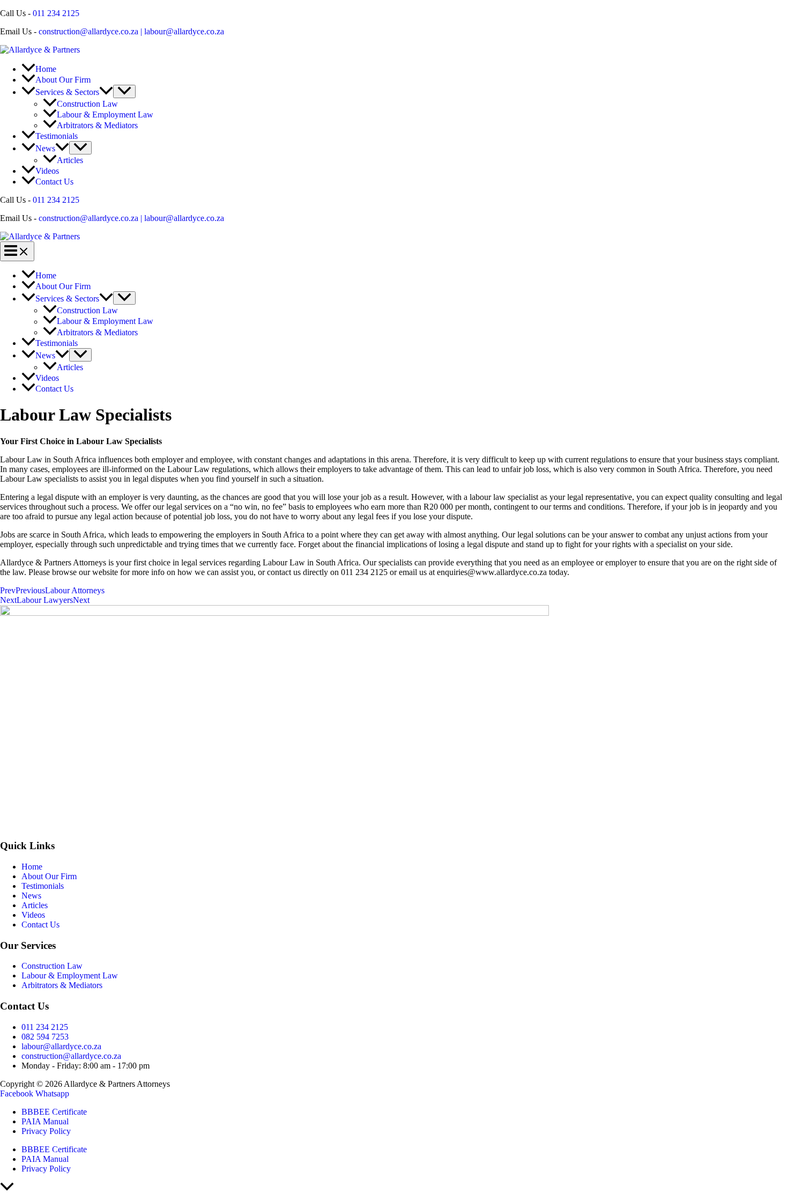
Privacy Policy (46, 1131)
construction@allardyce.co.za (88, 31)
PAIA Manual (45, 1121)
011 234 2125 (56, 13)
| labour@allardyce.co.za (181, 31)
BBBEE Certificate (54, 1111)
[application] (106, 92)
